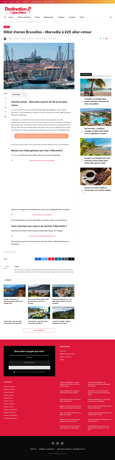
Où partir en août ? (9, 406)
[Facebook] (5, 98)
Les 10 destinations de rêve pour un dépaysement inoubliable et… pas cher (98, 427)
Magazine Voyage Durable (67, 354)
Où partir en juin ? (9, 401)
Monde (18, 2)
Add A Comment (39, 330)
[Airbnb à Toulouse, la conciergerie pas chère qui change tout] (15, 290)
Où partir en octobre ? (10, 412)
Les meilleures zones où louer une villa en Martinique (70, 400)
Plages (37, 17)
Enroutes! (62, 351)
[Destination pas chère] (18, 10)
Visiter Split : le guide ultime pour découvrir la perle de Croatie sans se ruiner (99, 392)
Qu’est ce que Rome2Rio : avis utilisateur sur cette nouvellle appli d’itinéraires (99, 384)
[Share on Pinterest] (106, 38)
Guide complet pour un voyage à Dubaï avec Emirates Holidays (70, 391)
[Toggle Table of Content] (23, 94)
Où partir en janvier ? (9, 386)
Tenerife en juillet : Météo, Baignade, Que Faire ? (61, 322)
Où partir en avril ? (9, 395)
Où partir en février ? (9, 389)
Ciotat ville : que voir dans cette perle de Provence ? (13, 322)
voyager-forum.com (65, 357)
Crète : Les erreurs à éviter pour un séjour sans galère (70, 413)
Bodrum (62, 359)
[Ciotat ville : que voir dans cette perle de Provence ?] (15, 313)
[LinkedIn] (5, 107)
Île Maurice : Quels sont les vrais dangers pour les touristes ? (70, 420)
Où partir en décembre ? (10, 418)
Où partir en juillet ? (9, 404)
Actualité (72, 17)
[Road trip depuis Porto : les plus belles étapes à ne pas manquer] (63, 290)
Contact (33, 449)
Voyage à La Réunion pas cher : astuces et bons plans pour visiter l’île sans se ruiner (97, 160)
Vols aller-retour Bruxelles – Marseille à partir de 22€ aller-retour (41, 136)
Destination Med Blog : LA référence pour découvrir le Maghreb (99, 400)
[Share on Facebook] (100, 38)
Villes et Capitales (24, 17)
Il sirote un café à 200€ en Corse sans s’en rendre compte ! (97, 190)
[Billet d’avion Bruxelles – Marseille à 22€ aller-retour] (39, 66)
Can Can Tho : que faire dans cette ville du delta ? (38, 322)
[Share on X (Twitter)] (103, 38)
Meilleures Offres (36, 2)
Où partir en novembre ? (10, 415)
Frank (10, 38)
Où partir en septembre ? (11, 409)
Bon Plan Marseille (9, 252)
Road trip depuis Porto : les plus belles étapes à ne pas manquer (62, 301)
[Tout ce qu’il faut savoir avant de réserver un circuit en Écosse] (39, 290)
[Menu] (5, 17)
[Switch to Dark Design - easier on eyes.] (110, 1)
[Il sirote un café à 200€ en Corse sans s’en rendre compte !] (95, 176)
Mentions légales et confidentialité (71, 449)
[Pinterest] (5, 112)
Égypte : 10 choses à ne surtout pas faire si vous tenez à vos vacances (70, 407)
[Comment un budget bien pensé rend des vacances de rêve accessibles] (95, 87)
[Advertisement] (95, 56)
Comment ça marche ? (47, 449)
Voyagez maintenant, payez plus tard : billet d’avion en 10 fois (99, 413)
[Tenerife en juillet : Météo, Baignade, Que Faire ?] (63, 313)
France (5, 2)
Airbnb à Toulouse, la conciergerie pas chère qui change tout (13, 301)
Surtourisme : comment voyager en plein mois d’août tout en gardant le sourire (96, 130)
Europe (12, 2)
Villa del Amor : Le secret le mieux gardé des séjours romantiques (70, 427)
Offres (82, 17)
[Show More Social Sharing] (110, 38)
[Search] (110, 17)
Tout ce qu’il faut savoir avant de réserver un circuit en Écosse (38, 301)
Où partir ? (25, 2)
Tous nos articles (48, 2)
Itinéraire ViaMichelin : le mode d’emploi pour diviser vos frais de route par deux (70, 384)
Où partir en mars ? (9, 392)
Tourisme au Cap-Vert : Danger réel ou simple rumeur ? (99, 420)
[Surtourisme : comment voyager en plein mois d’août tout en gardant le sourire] (95, 117)
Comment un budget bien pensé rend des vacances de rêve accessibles (96, 101)
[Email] (5, 116)
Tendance (61, 17)
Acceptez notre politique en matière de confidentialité (30, 372)
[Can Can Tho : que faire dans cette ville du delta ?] (39, 313)
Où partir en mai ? (9, 398)
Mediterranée (48, 17)
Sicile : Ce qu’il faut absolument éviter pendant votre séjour (99, 407)
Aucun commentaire (41, 38)
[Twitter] (5, 103)
